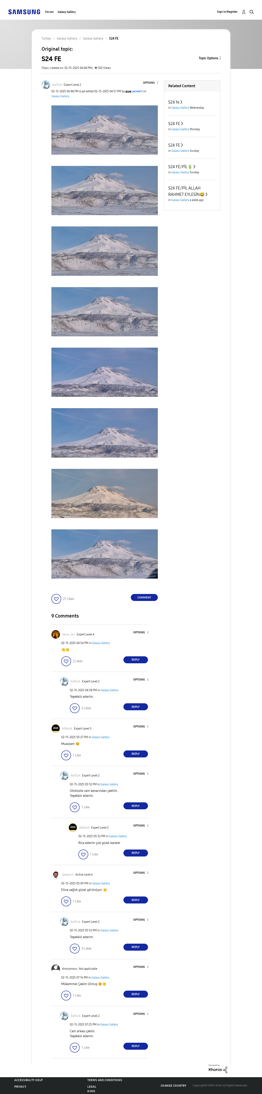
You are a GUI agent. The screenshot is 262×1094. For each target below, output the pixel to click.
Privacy (20, 1086)
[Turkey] (24, 12)
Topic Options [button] (208, 58)
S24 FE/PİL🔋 (180, 166)
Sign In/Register (227, 12)
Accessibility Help (28, 1080)
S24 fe (174, 102)
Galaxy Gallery (67, 12)
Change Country (173, 1085)
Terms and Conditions (104, 1080)
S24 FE (174, 123)
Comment (144, 597)
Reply (136, 659)
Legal (91, 1086)
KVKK (91, 1091)
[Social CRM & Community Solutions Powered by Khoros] (218, 1068)
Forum (49, 12)
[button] (150, 83)
